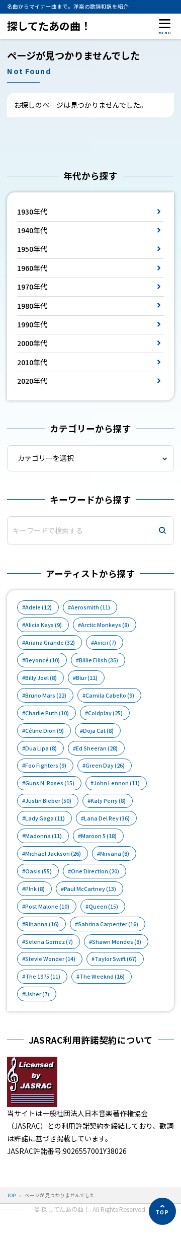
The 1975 (42, 976)
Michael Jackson (53, 853)
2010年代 (32, 362)
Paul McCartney (90, 889)
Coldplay (105, 713)
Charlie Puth (47, 713)
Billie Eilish (98, 660)
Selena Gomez (49, 941)
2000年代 (32, 343)
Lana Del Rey (107, 818)
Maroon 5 (99, 836)
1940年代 (32, 230)
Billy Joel (41, 677)
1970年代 (32, 287)
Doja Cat (98, 730)
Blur (87, 677)
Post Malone (47, 906)
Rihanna (42, 924)
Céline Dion (44, 730)
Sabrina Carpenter (108, 924)
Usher (37, 994)
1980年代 (32, 306)
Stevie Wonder (50, 959)
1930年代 (32, 212)
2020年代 (32, 381)
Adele (38, 607)
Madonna (43, 836)
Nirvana (114, 853)
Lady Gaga (45, 818)
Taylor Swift (116, 959)
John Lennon (117, 783)
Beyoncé (42, 660)
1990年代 (32, 324)
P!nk (35, 889)
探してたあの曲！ (49, 26)
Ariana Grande (50, 642)
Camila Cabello (109, 695)
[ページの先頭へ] (162, 1211)
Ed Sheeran (97, 748)
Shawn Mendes (116, 941)
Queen (103, 906)
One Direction (95, 871)
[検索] (162, 530)
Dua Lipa (41, 748)
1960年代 (32, 268)
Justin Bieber (48, 800)
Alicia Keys (43, 625)
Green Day (105, 765)
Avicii (105, 642)
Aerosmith (90, 607)
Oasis (38, 871)
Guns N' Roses (49, 783)
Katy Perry (108, 800)
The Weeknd (102, 976)
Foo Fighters (45, 765)
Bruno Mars (45, 695)
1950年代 (32, 249)
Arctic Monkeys (105, 625)
